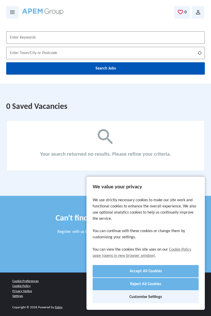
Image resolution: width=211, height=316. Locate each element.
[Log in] (198, 12)
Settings (17, 296)
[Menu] (12, 12)
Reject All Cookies (145, 284)
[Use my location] (200, 53)
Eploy (59, 307)
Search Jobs (105, 68)
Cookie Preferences (25, 281)
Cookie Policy (21, 286)
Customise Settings (145, 297)
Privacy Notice (22, 291)
